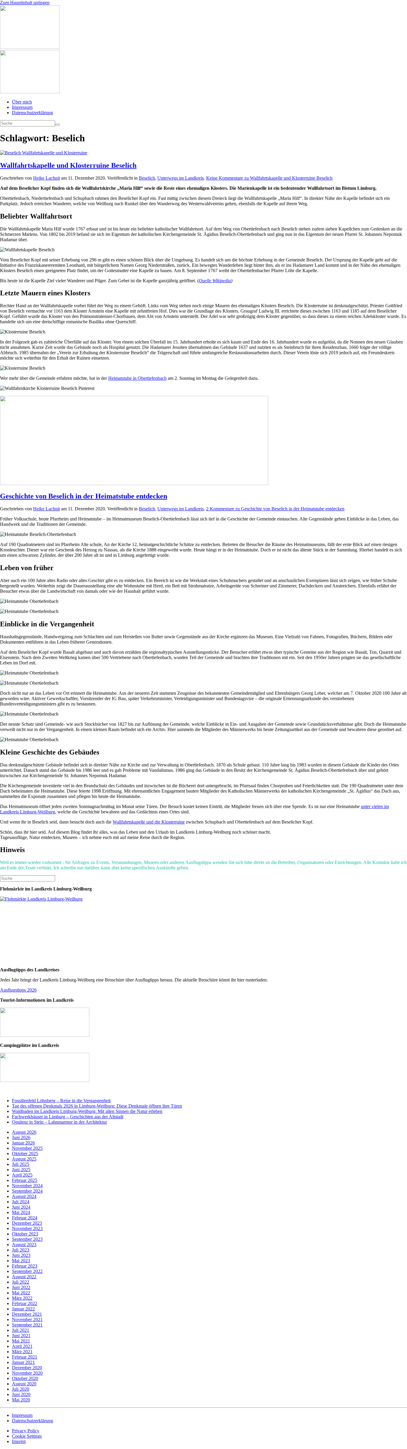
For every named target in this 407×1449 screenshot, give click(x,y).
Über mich (22, 101)
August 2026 (24, 1132)
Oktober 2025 (25, 1153)
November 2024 (27, 1185)
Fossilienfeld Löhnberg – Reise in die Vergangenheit (61, 1100)
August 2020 (24, 1383)
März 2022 (22, 1298)
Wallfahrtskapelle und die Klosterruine (149, 821)
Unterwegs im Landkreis (180, 178)
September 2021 (27, 1324)
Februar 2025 (24, 1180)
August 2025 (24, 1158)
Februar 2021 (24, 1356)
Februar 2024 (24, 1217)
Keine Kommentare (269, 178)
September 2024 (27, 1191)
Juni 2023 (21, 1255)
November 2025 (27, 1148)
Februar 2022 (24, 1303)
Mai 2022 (21, 1292)
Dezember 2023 (27, 1223)
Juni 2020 (21, 1394)
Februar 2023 (24, 1265)
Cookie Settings (27, 1436)
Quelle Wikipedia (215, 280)
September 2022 (27, 1271)
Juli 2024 (20, 1201)
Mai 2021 (21, 1340)
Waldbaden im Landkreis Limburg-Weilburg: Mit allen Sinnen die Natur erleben (87, 1111)
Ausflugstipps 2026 (18, 989)
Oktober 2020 (25, 1378)
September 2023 (27, 1239)
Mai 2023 (21, 1260)
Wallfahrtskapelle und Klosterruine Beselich (68, 165)
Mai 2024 (21, 1212)
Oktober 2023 (25, 1233)
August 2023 (24, 1244)
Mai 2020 (21, 1399)
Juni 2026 (21, 1137)
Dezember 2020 (27, 1367)
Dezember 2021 (27, 1314)
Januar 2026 (23, 1142)
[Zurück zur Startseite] (30, 47)
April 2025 (22, 1174)
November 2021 (27, 1319)
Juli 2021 (20, 1330)
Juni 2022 (21, 1287)
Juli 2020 (20, 1389)
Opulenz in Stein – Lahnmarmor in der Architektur (59, 1122)
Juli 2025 (20, 1164)
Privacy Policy (25, 1430)
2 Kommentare (275, 508)
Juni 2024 (21, 1207)
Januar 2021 (23, 1362)
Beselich (147, 178)
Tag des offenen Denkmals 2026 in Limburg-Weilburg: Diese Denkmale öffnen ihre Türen (97, 1105)
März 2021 (22, 1351)
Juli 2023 (20, 1249)
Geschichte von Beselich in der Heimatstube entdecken (83, 496)
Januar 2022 (23, 1308)
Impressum (22, 107)
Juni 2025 (21, 1169)
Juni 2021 (21, 1335)
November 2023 (27, 1228)
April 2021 (22, 1346)
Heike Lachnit (46, 178)
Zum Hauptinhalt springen (24, 2)
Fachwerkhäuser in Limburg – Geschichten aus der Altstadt (67, 1116)
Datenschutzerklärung (32, 112)
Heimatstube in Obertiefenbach (137, 378)
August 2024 (24, 1196)
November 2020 (27, 1373)
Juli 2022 (20, 1282)
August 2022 (24, 1276)
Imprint (19, 1441)
